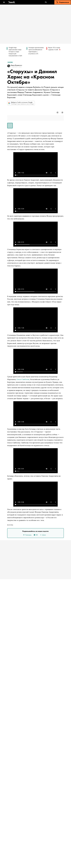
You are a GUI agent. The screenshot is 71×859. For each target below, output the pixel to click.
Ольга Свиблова (22, 379)
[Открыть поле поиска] (46, 2)
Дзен (44, 535)
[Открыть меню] (4, 2)
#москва (10, 525)
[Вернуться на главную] (11, 2)
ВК (37, 535)
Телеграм (28, 535)
